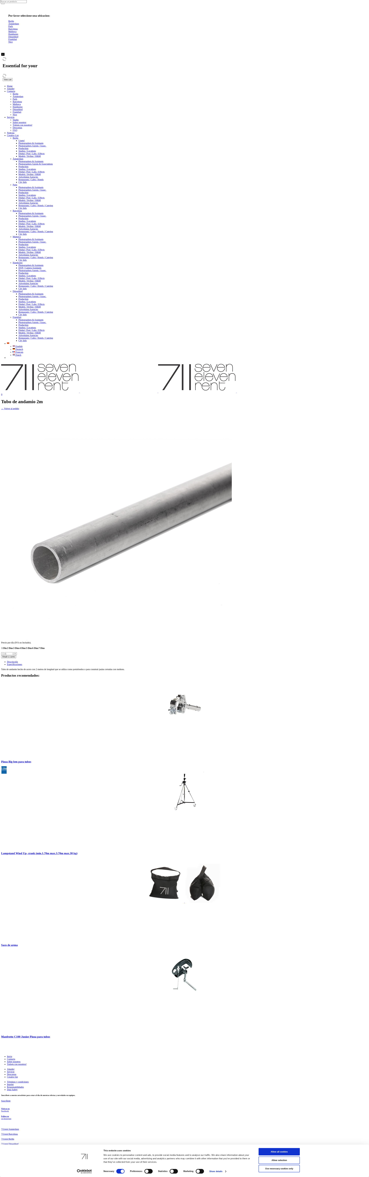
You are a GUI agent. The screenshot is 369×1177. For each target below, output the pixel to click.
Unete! (21, 140)
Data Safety (12, 1089)
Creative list (12, 1077)
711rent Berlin (7, 1139)
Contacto (11, 91)
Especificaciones (14, 664)
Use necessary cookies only (279, 1168)
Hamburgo (17, 107)
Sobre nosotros (19, 122)
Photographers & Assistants (30, 143)
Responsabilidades (15, 1087)
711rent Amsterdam (10, 1129)
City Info (22, 182)
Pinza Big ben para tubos (16, 761)
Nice (15, 114)
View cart (8, 79)
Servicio (10, 117)
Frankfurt (17, 112)
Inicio (9, 1056)
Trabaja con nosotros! (22, 125)
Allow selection (279, 1160)
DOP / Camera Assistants (29, 268)
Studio (16, 120)
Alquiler (10, 88)
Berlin (15, 94)
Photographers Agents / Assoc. (32, 146)
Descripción (12, 662)
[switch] (148, 1171)
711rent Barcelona (9, 1134)
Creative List (13, 135)
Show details (215, 1171)
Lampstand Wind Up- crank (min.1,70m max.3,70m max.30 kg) (39, 853)
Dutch (18, 355)
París (15, 99)
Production (23, 148)
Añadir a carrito (8, 657)
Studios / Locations (27, 151)
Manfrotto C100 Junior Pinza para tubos (25, 1036)
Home (10, 86)
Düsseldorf (18, 109)
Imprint (10, 1084)
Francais (19, 352)
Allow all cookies (279, 1151)
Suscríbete (6, 1101)
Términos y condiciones (18, 1082)
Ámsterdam (18, 96)
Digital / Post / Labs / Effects (31, 153)
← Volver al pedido (10, 408)
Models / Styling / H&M (29, 156)
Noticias (10, 133)
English (18, 346)
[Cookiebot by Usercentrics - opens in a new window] (84, 1171)
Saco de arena (9, 945)
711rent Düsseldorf (9, 1144)
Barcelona (17, 101)
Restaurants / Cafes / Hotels (31, 179)
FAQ (15, 130)
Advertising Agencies (28, 177)
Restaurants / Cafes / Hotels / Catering (35, 205)
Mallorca (17, 104)
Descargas (17, 127)
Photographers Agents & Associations (35, 164)
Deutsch (19, 349)
